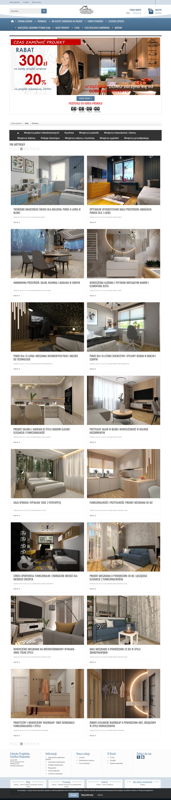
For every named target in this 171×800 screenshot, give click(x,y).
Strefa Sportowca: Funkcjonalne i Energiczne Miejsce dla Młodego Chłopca (45, 577)
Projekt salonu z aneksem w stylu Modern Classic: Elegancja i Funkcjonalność (41, 431)
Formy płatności (95, 21)
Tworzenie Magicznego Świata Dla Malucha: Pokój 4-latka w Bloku (47, 211)
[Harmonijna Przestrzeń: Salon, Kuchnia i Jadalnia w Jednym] (47, 253)
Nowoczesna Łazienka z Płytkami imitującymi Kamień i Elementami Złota (119, 284)
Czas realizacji (84, 763)
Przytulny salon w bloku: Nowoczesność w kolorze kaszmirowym (119, 431)
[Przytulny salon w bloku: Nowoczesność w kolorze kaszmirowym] (123, 400)
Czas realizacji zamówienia (97, 27)
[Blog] (142, 757)
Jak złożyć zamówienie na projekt (67, 21)
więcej (15, 222)
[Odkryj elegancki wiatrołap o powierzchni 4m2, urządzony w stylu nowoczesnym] (123, 693)
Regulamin (52, 768)
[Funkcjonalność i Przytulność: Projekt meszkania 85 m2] (123, 474)
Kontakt (118, 27)
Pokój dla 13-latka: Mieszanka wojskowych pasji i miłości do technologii (45, 357)
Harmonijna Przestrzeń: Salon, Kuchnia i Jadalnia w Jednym (46, 283)
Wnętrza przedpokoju (136, 138)
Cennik (81, 757)
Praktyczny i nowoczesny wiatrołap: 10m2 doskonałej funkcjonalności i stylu (44, 724)
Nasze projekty (62, 27)
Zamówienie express (86, 760)
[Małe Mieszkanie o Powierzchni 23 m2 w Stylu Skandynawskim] (123, 620)
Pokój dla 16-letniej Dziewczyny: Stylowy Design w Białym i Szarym (123, 357)
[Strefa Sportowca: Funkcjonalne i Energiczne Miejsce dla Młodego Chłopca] (47, 547)
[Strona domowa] (12, 24)
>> (38, 149)
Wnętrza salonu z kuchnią (79, 138)
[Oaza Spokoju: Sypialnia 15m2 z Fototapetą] (47, 474)
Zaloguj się (137, 13)
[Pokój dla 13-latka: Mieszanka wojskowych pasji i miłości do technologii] (47, 327)
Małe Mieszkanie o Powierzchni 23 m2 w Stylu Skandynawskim (115, 651)
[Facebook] (138, 757)
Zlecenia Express (116, 21)
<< (11, 149)
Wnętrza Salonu (26, 138)
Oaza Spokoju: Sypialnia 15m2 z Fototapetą (37, 503)
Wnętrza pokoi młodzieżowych (41, 132)
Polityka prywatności (55, 765)
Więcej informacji (87, 794)
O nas (76, 27)
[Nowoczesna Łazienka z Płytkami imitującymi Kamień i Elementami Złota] (123, 253)
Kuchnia (69, 132)
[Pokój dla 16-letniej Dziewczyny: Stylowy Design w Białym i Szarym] (123, 327)
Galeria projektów (116, 763)
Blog (158, 2)
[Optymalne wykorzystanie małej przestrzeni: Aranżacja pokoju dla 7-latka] (123, 180)
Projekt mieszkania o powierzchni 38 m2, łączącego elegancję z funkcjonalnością (118, 577)
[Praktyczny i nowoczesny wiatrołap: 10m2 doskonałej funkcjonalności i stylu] (47, 693)
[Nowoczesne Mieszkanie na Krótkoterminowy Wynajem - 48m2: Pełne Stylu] (47, 620)
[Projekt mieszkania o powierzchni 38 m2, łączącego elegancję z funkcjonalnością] (123, 547)
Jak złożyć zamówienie (56, 762)
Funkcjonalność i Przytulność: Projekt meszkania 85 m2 (121, 503)
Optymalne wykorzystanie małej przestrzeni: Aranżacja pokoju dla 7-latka (120, 211)
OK (44, 11)
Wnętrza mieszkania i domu (120, 132)
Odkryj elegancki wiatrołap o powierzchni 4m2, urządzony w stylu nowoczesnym (123, 724)
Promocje (42, 21)
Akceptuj (74, 795)
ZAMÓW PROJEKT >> (85, 98)
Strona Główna (25, 21)
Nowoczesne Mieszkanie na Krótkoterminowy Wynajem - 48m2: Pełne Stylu (44, 651)
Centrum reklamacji (55, 774)
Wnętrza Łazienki (89, 132)
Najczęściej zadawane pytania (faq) (34, 27)
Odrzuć (100, 795)
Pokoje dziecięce (50, 138)
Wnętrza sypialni (109, 138)
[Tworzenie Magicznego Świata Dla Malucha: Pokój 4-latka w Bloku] (47, 180)
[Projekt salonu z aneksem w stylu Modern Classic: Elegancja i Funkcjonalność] (47, 400)
